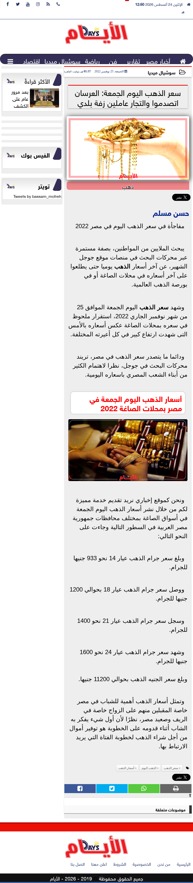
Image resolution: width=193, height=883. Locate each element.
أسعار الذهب (126, 768)
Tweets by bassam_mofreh (37, 195)
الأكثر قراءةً (37, 80)
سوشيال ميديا (161, 72)
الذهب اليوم (149, 768)
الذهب (122, 266)
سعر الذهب (154, 307)
